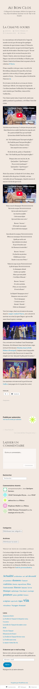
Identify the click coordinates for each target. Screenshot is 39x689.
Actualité (8, 576)
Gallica (5, 384)
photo (15, 595)
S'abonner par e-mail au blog (14, 650)
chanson (17, 31)
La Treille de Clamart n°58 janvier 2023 (15, 619)
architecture (18, 576)
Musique (22, 31)
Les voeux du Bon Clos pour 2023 (24, 433)
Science (25, 595)
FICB (4, 628)
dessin (14, 584)
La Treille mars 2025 (9, 640)
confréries (7, 584)
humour (24, 588)
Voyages (15, 605)
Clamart (24, 581)
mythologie (15, 591)
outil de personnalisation (24, 568)
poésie (20, 595)
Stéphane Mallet (14, 506)
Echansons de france (9, 634)
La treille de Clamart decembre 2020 (14, 625)
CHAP (33, 495)
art (24, 576)
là (10, 79)
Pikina (21, 501)
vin (27, 31)
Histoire (17, 587)
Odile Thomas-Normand (17, 510)
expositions (22, 584)
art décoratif (31, 576)
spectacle (14, 601)
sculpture (6, 601)
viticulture (7, 606)
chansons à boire (8, 616)
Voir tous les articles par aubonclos (12, 420)
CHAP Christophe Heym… (18, 495)
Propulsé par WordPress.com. (19, 683)
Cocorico (6, 622)
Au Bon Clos (19, 7)
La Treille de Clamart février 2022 (14, 637)
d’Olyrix (12, 64)
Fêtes (29, 584)
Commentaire (29, 465)
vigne (20, 601)
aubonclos (8, 31)
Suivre (7, 665)
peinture (7, 595)
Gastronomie (8, 588)
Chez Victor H (8, 430)
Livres (30, 588)
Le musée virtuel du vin (10, 643)
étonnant (22, 606)
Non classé (23, 591)
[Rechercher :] (15, 478)
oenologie (30, 591)
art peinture (7, 581)
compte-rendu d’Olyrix (16, 314)
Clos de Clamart (8, 631)
